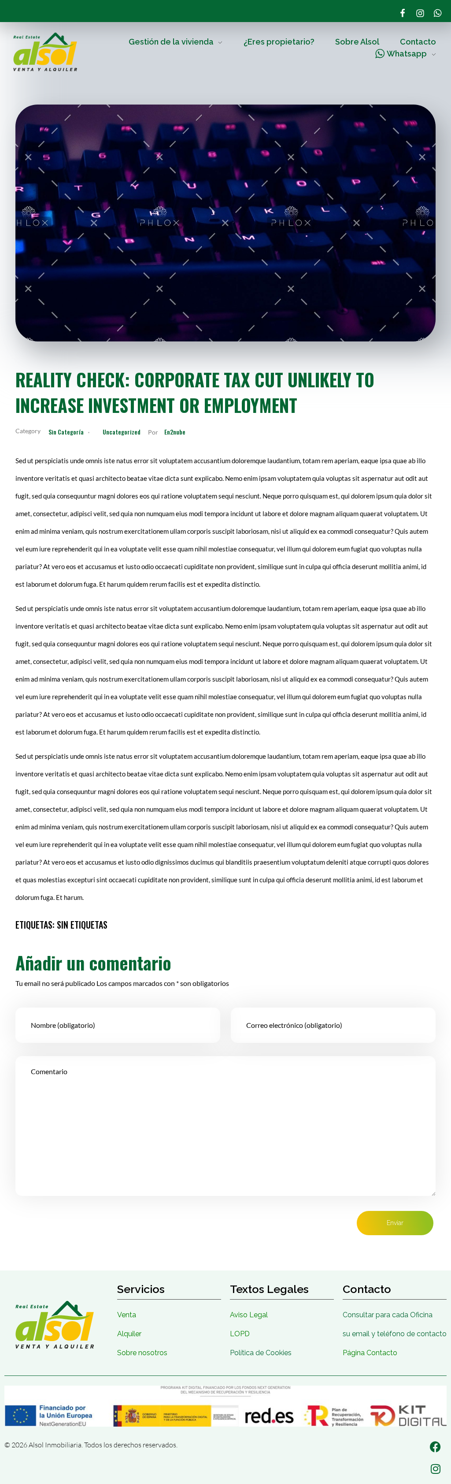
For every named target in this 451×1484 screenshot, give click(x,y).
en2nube (174, 431)
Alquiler (129, 1334)
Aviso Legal (249, 1315)
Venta (126, 1315)
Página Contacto (370, 1353)
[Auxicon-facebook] (402, 13)
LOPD (240, 1334)
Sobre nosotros (142, 1353)
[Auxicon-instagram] (420, 13)
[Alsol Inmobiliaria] (45, 51)
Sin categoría (66, 431)
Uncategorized (121, 431)
